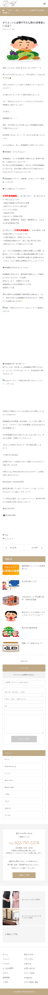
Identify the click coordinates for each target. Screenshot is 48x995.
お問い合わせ (29, 968)
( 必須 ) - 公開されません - (16, 699)
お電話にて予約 (24, 875)
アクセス (8, 815)
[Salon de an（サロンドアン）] (11, 3)
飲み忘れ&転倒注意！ (30, 628)
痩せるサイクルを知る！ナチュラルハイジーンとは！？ (33, 613)
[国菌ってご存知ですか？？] (11, 647)
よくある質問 (8, 968)
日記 (13, 29)
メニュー (8, 773)
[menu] (44, 3)
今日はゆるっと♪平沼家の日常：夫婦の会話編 (33, 598)
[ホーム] (3, 10)
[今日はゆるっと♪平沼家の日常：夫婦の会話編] (11, 600)
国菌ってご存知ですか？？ (32, 643)
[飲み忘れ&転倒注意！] (11, 631)
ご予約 (5, 982)
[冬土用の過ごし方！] (11, 585)
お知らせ (8, 808)
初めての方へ (9, 780)
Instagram (28, 978)
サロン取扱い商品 (31, 982)
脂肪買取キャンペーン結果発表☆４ (33, 567)
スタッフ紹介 (29, 973)
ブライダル (28, 959)
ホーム (7, 759)
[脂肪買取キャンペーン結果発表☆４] (11, 570)
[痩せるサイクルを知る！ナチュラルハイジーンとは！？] (11, 616)
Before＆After (9, 787)
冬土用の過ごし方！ (30, 581)
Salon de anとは (10, 766)
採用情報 (6, 978)
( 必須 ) (15, 692)
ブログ (7, 801)
